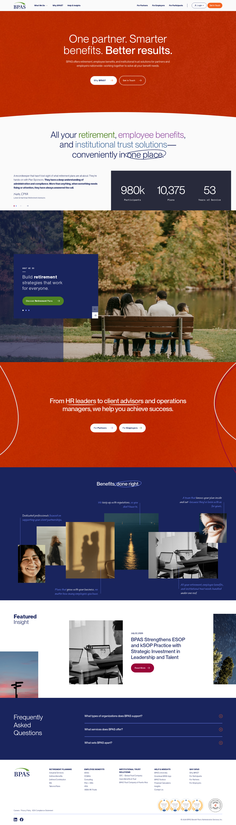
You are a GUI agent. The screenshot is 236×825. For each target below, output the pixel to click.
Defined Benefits (56, 776)
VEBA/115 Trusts (90, 790)
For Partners (142, 5)
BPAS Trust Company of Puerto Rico (133, 782)
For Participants (176, 5)
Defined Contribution (57, 779)
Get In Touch (215, 5)
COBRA (87, 776)
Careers (17, 810)
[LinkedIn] (15, 819)
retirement (97, 134)
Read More (140, 668)
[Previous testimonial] (21, 206)
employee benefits (151, 134)
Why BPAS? (58, 5)
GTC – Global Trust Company (130, 776)
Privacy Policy (26, 810)
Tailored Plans (54, 786)
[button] (95, 309)
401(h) (86, 773)
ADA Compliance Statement (42, 810)
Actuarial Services (56, 773)
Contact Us (158, 790)
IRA (50, 783)
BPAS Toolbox (160, 779)
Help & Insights (73, 5)
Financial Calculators (162, 783)
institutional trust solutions (121, 144)
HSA (86, 786)
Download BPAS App (162, 776)
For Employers (158, 5)
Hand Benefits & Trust (127, 779)
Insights (157, 786)
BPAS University (160, 773)
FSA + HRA (88, 783)
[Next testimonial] (27, 206)
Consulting (88, 779)
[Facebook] (21, 819)
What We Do (39, 5)
